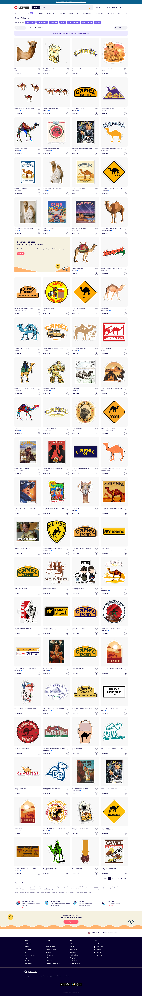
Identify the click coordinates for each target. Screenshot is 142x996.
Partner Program (51, 949)
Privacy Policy (38, 976)
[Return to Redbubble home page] (21, 7)
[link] (30, 22)
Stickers (40, 13)
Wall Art (62, 13)
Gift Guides (28, 944)
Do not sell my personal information (52, 976)
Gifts (126, 13)
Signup (26, 960)
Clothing (28, 13)
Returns (72, 946)
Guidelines (73, 952)
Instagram (100, 944)
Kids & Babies (87, 13)
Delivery (72, 944)
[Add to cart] (39, 73)
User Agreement (28, 976)
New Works (28, 949)
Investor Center (50, 946)
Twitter (99, 949)
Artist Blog (49, 960)
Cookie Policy (67, 976)
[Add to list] (39, 69)
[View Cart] (126, 8)
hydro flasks (46, 889)
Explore (16, 13)
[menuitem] (16, 13)
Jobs (47, 958)
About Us (49, 944)
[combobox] (62, 7)
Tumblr (99, 952)
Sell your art (49, 955)
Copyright (73, 958)
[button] (71, 2)
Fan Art (26, 946)
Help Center (73, 949)
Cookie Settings (75, 963)
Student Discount (29, 955)
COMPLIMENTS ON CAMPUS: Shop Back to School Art (71, 2)
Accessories (100, 13)
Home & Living (73, 13)
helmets (32, 889)
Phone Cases (51, 13)
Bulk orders (28, 963)
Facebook (100, 947)
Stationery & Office (114, 13)
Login (26, 958)
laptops (96, 887)
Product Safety (74, 955)
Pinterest (99, 955)
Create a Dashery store (53, 963)
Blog (25, 952)
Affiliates (48, 952)
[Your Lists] (121, 8)
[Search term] (90, 7)
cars (23, 889)
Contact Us (73, 960)
